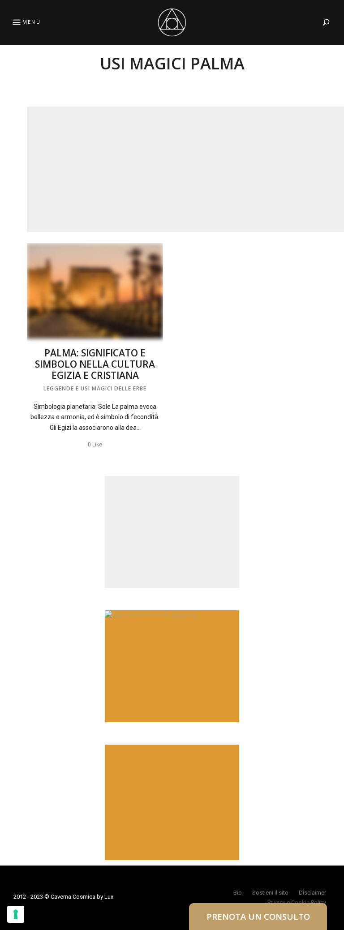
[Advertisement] (185, 169)
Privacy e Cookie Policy (296, 902)
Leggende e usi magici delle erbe (94, 388)
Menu (31, 22)
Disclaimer (312, 892)
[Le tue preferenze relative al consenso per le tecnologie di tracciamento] (15, 914)
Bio (237, 892)
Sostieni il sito (270, 892)
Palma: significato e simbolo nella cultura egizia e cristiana (95, 364)
